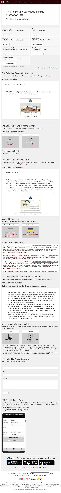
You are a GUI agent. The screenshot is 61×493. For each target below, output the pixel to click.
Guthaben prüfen (27, 2)
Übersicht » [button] (36, 35)
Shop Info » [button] (5, 44)
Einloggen (56, 2)
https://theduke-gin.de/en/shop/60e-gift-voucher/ (15, 252)
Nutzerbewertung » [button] (37, 54)
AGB (24, 473)
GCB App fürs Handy (21, 164)
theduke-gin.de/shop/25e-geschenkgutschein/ (10, 235)
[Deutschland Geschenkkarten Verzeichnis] (21, 15)
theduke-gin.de (10, 144)
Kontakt (49, 2)
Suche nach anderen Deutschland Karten (48, 68)
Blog (44, 2)
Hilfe (14, 473)
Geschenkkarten (17, 2)
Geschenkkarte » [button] (7, 54)
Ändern (51, 473)
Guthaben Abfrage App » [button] (9, 63)
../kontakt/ (30, 144)
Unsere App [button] (37, 2)
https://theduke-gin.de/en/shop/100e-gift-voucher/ (20, 258)
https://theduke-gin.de (48, 76)
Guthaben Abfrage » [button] (8, 35)
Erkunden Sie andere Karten (30, 234)
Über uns (9, 473)
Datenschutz (19, 473)
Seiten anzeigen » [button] (37, 44)
